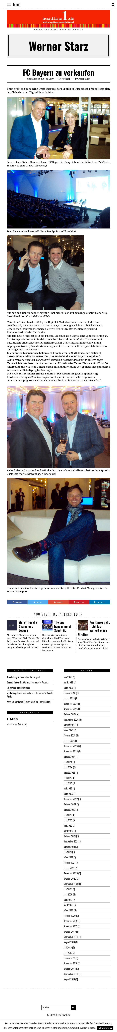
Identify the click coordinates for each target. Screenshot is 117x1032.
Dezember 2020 (71, 873)
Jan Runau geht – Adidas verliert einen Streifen (94, 628)
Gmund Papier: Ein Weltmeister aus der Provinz (27, 682)
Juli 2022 (68, 815)
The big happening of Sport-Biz (62, 626)
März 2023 (68, 793)
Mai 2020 (68, 899)
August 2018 (69, 979)
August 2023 (69, 772)
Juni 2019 (68, 952)
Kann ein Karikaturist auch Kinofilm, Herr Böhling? (29, 702)
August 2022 (69, 809)
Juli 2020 (68, 889)
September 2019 (71, 937)
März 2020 (68, 910)
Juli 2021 (68, 852)
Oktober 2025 (70, 714)
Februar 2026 (69, 693)
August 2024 (69, 756)
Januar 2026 (69, 698)
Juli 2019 (68, 947)
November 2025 (71, 709)
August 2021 (69, 846)
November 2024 (71, 751)
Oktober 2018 (70, 968)
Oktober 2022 (70, 804)
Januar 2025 (69, 740)
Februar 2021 (69, 862)
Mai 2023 (68, 788)
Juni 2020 (68, 894)
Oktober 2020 (70, 878)
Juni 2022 (68, 820)
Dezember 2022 (71, 799)
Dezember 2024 (71, 746)
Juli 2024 (68, 762)
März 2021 (68, 857)
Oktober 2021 (70, 836)
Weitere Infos (87, 1028)
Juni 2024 (68, 767)
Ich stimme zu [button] (105, 1028)
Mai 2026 (68, 677)
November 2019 (70, 926)
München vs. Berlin (15, 724)
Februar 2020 (70, 915)
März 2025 (68, 730)
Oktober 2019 (70, 931)
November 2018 (70, 963)
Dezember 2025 (71, 703)
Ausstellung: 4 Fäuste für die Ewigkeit (23, 677)
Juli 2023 (68, 778)
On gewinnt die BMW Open (18, 687)
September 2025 (71, 719)
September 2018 (71, 974)
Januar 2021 (69, 868)
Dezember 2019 (70, 921)
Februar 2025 (69, 735)
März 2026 (68, 687)
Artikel (66, 78)
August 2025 (69, 725)
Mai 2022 (68, 825)
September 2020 (71, 884)
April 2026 (68, 682)
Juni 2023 (68, 783)
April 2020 (68, 905)
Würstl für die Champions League (28, 626)
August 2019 (69, 942)
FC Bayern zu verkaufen (58, 72)
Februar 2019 (69, 958)
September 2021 (71, 841)
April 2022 (68, 831)
